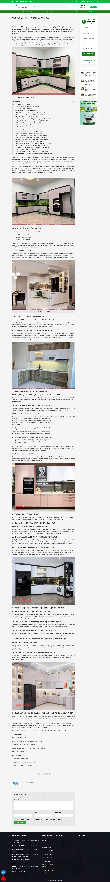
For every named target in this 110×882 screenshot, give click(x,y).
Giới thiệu (44, 840)
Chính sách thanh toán (47, 861)
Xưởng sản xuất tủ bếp (47, 851)
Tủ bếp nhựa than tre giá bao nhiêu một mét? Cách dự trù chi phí (90, 75)
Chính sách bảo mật (84, 1)
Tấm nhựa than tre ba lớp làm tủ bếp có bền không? (90, 89)
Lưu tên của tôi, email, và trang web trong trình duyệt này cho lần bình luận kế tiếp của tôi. (40, 819)
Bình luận (17, 799)
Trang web (58, 812)
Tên (15, 812)
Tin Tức (83, 11)
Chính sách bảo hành (47, 854)
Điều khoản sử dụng (47, 847)
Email (36, 812)
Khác (77, 1)
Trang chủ (21, 11)
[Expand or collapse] (73, 102)
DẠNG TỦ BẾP (61, 11)
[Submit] (67, 6)
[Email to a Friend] (44, 774)
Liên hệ (92, 1)
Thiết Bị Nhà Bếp (73, 11)
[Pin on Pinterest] (46, 774)
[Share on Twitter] (41, 774)
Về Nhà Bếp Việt (31, 11)
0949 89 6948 (41, 748)
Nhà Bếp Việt (20, 751)
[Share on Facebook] (38, 774)
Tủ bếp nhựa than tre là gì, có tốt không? (90, 94)
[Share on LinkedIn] (49, 774)
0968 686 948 (48, 731)
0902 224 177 (23, 748)
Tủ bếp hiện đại (50, 11)
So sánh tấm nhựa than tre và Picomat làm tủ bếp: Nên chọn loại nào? (90, 82)
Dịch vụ (41, 11)
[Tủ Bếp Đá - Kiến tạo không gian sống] (19, 6)
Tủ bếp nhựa (16, 27)
